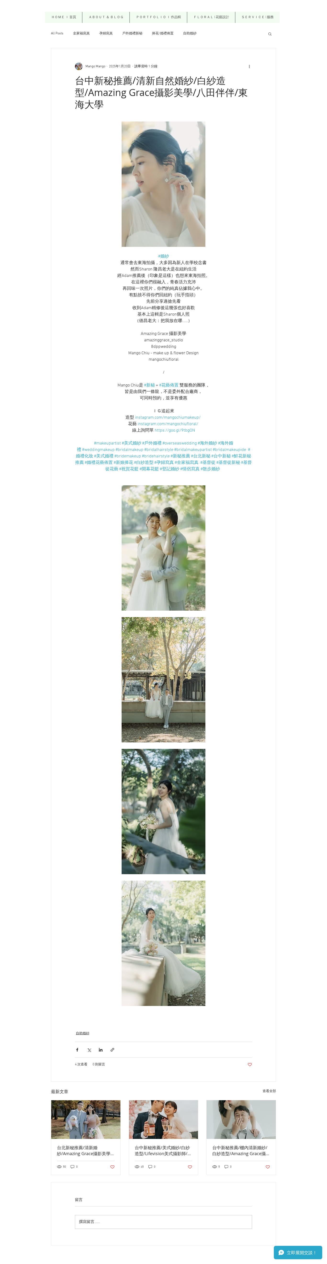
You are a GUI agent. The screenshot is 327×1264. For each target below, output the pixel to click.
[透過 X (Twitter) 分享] (89, 1049)
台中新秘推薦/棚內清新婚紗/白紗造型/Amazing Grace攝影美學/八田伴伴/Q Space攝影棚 (239, 1151)
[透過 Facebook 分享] (77, 1049)
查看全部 (269, 1091)
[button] (211, 17)
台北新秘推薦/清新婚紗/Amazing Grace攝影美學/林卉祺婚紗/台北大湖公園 (84, 1151)
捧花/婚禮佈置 (163, 34)
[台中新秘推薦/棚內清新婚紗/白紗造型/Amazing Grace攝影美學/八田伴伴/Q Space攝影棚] (241, 1119)
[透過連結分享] (112, 1049)
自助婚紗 (190, 34)
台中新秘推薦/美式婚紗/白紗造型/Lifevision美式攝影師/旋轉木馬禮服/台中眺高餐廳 (163, 1151)
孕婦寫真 (106, 34)
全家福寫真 (81, 34)
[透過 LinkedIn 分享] (100, 1049)
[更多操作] (249, 66)
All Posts (57, 34)
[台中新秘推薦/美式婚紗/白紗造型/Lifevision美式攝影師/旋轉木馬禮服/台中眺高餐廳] (163, 1119)
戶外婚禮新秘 (132, 34)
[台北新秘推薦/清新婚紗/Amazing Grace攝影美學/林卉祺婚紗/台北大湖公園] (85, 1119)
